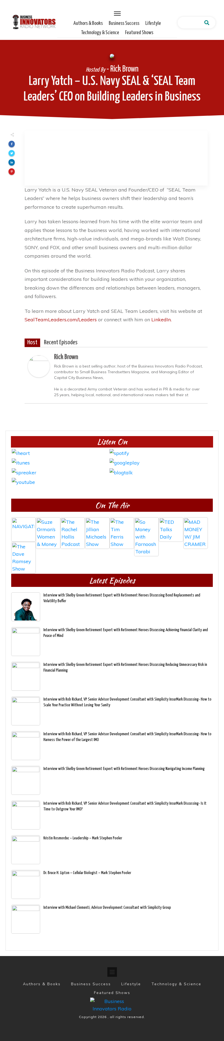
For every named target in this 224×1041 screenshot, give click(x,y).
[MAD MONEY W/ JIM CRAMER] (195, 529)
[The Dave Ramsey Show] (23, 554)
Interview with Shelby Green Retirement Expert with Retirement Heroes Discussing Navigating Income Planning (124, 769)
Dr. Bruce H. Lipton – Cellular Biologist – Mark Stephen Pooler (87, 873)
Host (32, 343)
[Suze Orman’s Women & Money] (48, 529)
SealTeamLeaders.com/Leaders (61, 319)
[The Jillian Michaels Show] (97, 529)
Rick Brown (66, 357)
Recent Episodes (61, 343)
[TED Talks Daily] (171, 529)
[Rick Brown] (39, 366)
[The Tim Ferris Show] (122, 529)
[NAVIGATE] (23, 529)
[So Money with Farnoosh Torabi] (146, 529)
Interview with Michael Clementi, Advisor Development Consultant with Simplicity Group (107, 907)
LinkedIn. (161, 319)
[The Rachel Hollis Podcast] (72, 529)
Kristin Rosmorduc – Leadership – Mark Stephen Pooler (82, 838)
